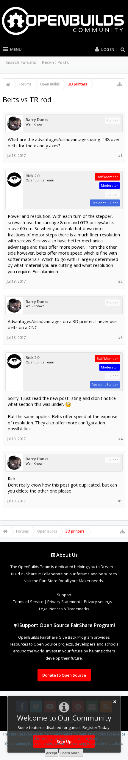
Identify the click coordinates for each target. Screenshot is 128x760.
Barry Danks (37, 119)
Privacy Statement (63, 601)
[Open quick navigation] (119, 84)
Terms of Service (28, 601)
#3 (120, 337)
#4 (120, 439)
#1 (120, 155)
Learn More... (71, 752)
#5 (120, 501)
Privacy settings (98, 601)
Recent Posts (55, 62)
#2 (120, 281)
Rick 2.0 (32, 175)
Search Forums (20, 62)
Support (64, 594)
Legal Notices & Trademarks (64, 608)
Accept (51, 752)
